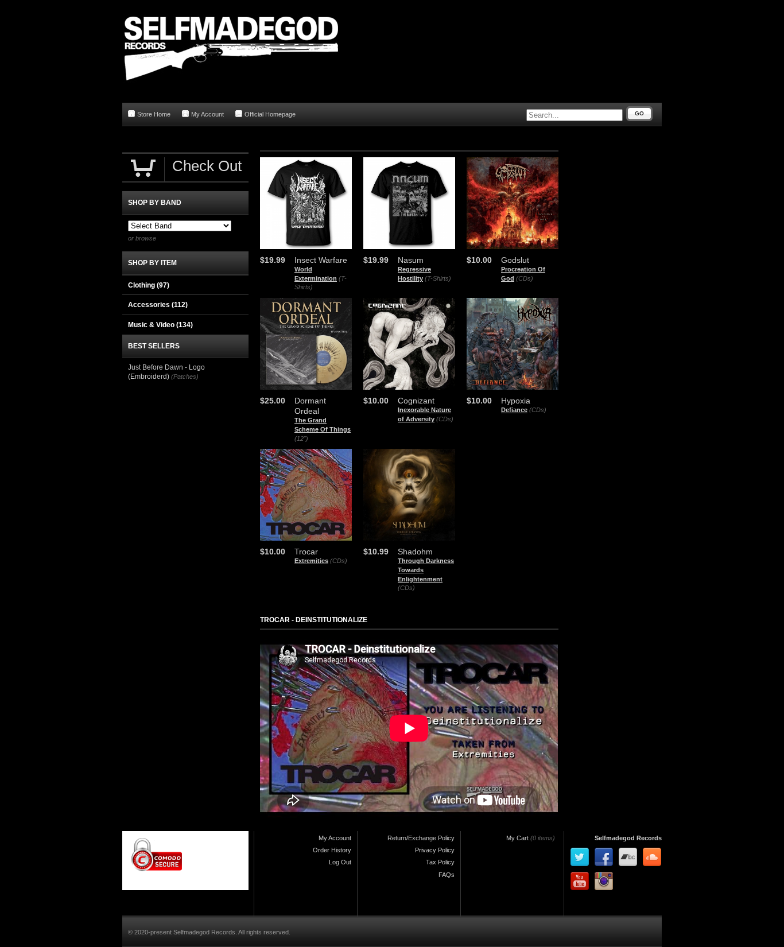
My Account (207, 114)
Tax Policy (440, 862)
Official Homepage (270, 114)
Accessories (158, 305)
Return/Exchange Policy (421, 838)
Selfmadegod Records (628, 838)
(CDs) (524, 278)
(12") (301, 438)
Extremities (311, 560)
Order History (332, 850)
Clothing (148, 285)
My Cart (517, 838)
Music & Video (160, 325)
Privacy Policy (435, 850)
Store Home (153, 114)
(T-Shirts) (438, 278)
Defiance (514, 409)
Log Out (340, 862)
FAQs (446, 874)
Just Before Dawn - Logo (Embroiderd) (166, 372)
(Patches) (185, 376)
